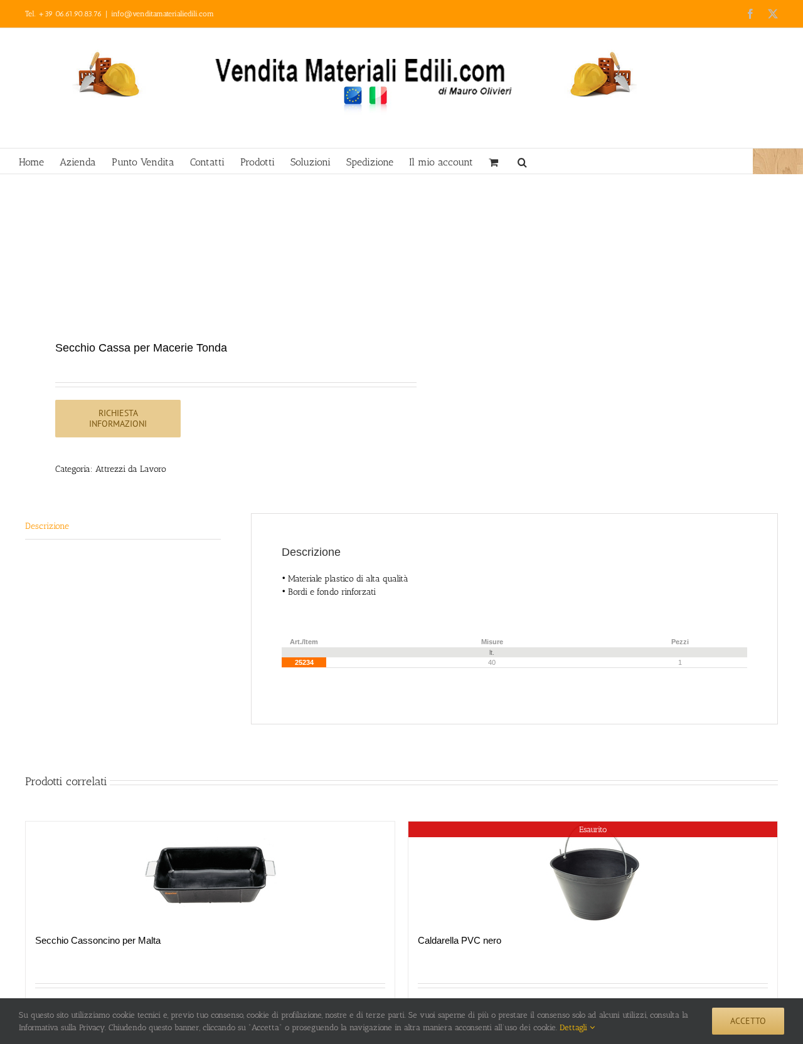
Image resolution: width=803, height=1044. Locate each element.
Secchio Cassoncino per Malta (98, 940)
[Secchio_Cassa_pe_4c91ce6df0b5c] (205, 258)
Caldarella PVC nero (459, 940)
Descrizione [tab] (47, 526)
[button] (522, 161)
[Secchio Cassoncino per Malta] (210, 871)
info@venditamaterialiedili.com (162, 13)
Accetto (748, 1020)
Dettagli (575, 1027)
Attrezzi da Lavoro (130, 469)
